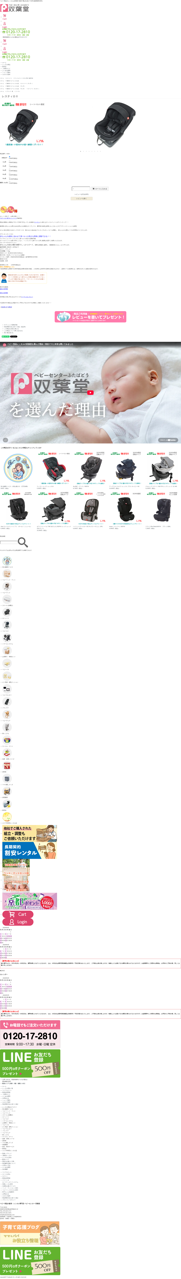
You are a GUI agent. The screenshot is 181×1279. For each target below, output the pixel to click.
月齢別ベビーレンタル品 (12, 81)
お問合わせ (5, 1098)
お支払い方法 (6, 1165)
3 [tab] (86, 151)
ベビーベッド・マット (9, 1111)
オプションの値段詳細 (10, 325)
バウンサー (5, 1131)
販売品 (4, 66)
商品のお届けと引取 (8, 1161)
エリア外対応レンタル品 (9, 1150)
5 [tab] (92, 151)
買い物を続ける (8, 332)
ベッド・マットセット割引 (10, 1188)
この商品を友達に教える (11, 328)
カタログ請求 (6, 74)
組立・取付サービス (8, 1146)
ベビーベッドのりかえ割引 (10, 1190)
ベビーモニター (7, 1129)
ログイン (5, 1176)
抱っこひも (5, 1134)
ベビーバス (5, 1125)
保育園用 (5, 1144)
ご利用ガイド (6, 68)
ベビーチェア (6, 1133)
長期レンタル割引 (7, 1184)
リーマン (18, 91)
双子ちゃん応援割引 (8, 1192)
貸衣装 (4, 1140)
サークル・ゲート (7, 1136)
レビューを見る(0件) (82, 194)
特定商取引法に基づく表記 (10, 1104)
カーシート (9, 78)
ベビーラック (6, 1113)
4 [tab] (89, 151)
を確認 (13, 1083)
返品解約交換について (9, 1163)
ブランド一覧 (9, 91)
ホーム (4, 62)
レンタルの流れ (7, 1157)
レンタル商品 (6, 64)
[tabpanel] (45, 123)
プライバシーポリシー (9, 1200)
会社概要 (5, 1169)
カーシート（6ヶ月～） (34, 88)
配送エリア (5, 1159)
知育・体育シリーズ (8, 1138)
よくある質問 (6, 70)
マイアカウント (7, 1090)
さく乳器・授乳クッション (10, 1127)
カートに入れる (101, 188)
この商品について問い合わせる (13, 330)
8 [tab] (100, 151)
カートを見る (6, 1174)
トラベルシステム (7, 1121)
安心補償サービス (7, 1109)
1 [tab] (81, 151)
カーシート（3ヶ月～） (27, 83)
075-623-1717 (23, 37)
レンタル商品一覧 (7, 1088)
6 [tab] (95, 151)
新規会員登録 (6, 1092)
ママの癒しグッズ (7, 1142)
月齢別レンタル (7, 1155)
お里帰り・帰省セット (9, 1123)
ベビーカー (5, 1119)
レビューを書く (81, 198)
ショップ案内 (6, 72)
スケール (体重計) (7, 1115)
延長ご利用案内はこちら (7, 267)
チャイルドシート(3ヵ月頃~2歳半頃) (23, 78)
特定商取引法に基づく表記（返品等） (15, 327)
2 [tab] (83, 151)
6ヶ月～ (23, 86)
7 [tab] (98, 151)
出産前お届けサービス (9, 1186)
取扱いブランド (7, 1153)
